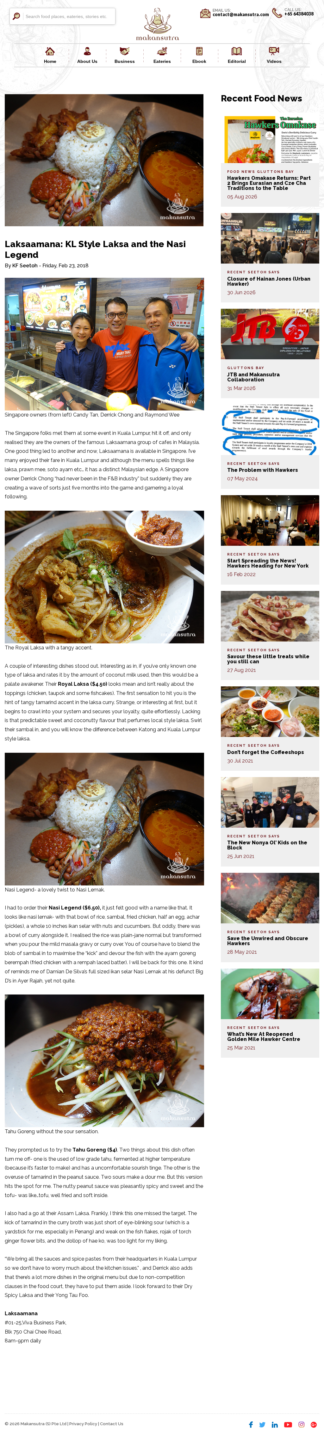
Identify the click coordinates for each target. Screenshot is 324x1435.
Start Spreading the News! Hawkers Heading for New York (267, 563)
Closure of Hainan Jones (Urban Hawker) (268, 281)
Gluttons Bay (275, 172)
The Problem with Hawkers (262, 470)
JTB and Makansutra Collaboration (253, 377)
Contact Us (111, 1423)
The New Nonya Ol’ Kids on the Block (267, 845)
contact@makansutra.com (241, 14)
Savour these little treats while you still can (268, 659)
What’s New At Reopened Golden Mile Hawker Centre (263, 1036)
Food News (241, 172)
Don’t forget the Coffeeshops (265, 752)
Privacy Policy (83, 1423)
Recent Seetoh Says (253, 272)
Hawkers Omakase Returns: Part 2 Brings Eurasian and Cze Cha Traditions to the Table (269, 183)
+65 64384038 (299, 13)
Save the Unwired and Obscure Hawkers (267, 940)
